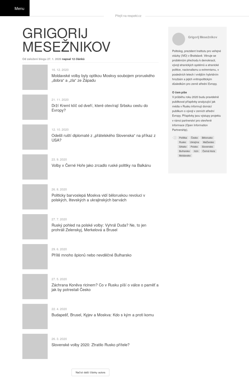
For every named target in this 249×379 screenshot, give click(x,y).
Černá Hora (209, 151)
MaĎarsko (208, 142)
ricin (196, 151)
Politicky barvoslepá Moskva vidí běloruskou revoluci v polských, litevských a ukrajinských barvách (98, 197)
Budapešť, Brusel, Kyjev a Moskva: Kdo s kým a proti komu (103, 314)
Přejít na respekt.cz (128, 15)
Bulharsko (184, 151)
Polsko (194, 146)
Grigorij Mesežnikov (202, 37)
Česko (194, 137)
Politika (183, 137)
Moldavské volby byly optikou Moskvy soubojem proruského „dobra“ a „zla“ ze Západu (103, 78)
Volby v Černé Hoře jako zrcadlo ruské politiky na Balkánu (101, 165)
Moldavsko (185, 155)
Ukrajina (194, 142)
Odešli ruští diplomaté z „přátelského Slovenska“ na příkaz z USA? (104, 137)
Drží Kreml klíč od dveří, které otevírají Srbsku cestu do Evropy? (100, 108)
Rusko (182, 142)
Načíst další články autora (90, 372)
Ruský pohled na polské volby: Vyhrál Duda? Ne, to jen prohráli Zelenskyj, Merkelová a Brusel (99, 227)
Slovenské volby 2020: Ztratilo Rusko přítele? (91, 344)
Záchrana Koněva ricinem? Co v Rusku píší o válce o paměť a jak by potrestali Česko (105, 287)
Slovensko (207, 146)
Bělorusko (207, 137)
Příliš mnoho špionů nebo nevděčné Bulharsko (92, 255)
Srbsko (183, 146)
